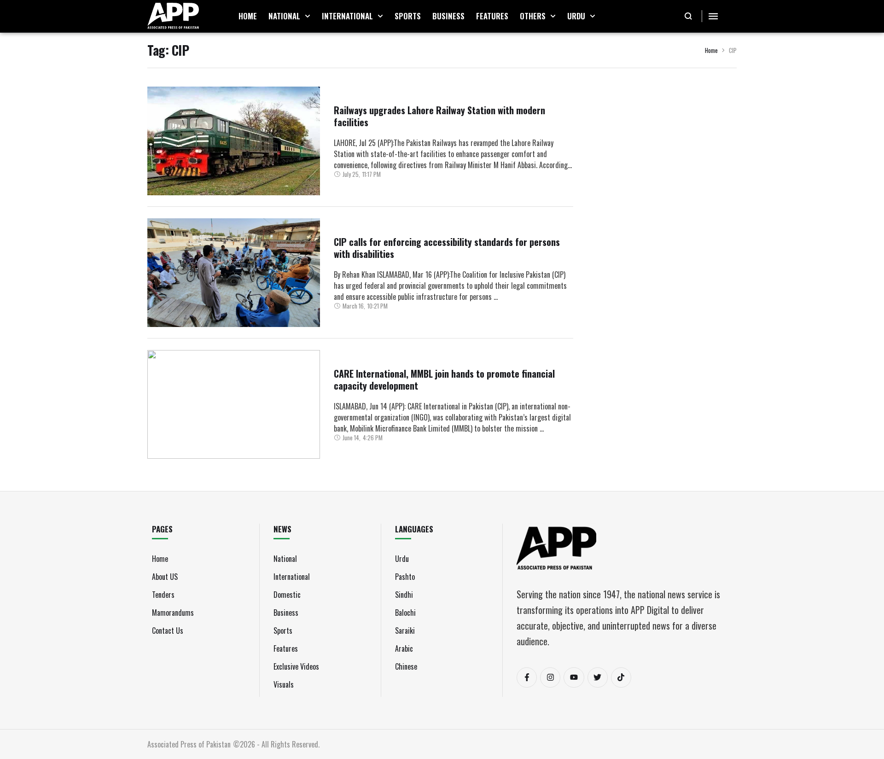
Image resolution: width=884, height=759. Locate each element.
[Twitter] (597, 677)
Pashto (405, 576)
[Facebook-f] (527, 677)
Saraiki (405, 630)
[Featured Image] (233, 141)
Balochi (405, 612)
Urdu (402, 558)
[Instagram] (550, 677)
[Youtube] (574, 677)
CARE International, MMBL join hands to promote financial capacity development (444, 379)
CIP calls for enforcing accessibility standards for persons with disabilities (447, 248)
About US (165, 576)
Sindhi (404, 594)
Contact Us (167, 630)
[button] (307, 16)
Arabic (404, 648)
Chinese (406, 666)
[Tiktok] (621, 677)
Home (711, 50)
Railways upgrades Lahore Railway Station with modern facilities (439, 116)
